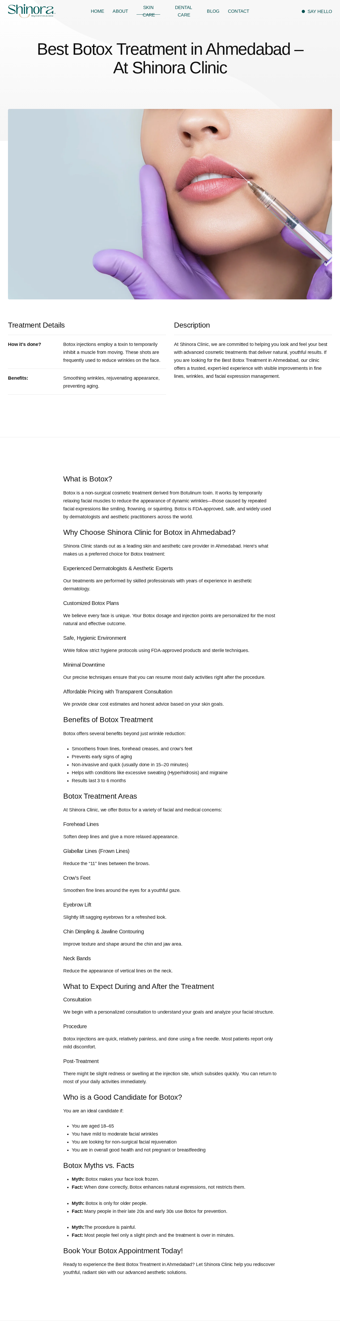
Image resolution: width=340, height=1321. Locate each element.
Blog (213, 11)
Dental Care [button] (183, 11)
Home (97, 11)
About (120, 11)
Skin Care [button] (149, 11)
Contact (238, 11)
